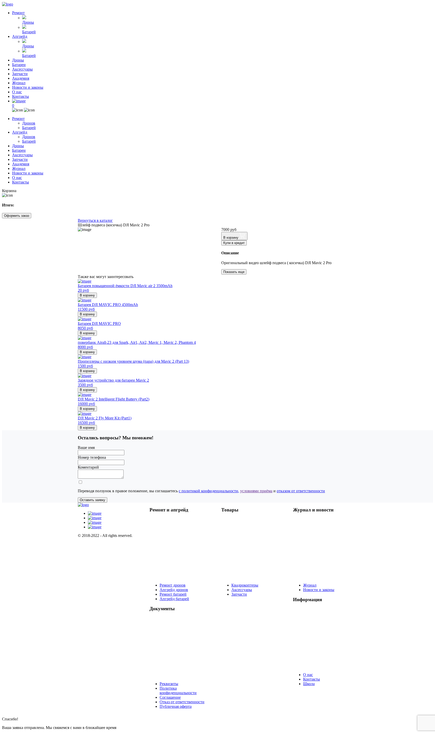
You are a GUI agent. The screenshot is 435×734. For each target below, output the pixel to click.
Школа (309, 684)
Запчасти (20, 74)
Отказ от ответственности (182, 702)
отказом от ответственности (301, 491)
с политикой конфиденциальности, (209, 491)
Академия (20, 78)
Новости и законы (27, 87)
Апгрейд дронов (174, 590)
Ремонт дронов (173, 585)
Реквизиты (169, 684)
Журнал (18, 83)
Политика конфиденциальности (178, 690)
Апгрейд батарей (174, 599)
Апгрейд (19, 36)
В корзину (231, 237)
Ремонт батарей (173, 594)
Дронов (28, 123)
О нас (17, 92)
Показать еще (233, 272)
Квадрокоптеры (244, 585)
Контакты (20, 96)
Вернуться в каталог (95, 220)
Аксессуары (22, 69)
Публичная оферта (176, 706)
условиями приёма (256, 491)
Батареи (19, 65)
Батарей (29, 32)
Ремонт (18, 13)
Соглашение (170, 697)
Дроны (28, 22)
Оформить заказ (16, 216)
